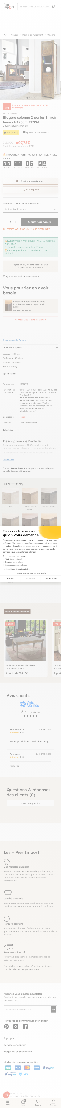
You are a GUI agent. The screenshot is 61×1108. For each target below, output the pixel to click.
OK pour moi (51, 578)
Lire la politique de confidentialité (16, 569)
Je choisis (30, 578)
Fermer (10, 578)
